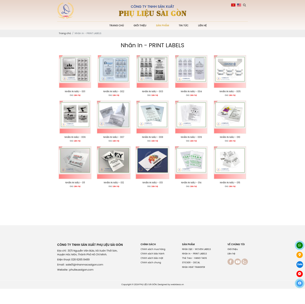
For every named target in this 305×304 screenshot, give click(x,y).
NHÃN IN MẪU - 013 (152, 183)
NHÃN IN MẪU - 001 (75, 92)
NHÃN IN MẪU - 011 (75, 183)
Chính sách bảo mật (152, 258)
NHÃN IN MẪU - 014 (191, 183)
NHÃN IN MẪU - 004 (191, 92)
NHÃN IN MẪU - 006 (75, 137)
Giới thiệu (140, 25)
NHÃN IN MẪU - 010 (230, 137)
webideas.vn (177, 285)
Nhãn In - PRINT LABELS (194, 254)
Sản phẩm (162, 25)
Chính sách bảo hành (152, 254)
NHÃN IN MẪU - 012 (114, 183)
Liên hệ (202, 25)
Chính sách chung (151, 263)
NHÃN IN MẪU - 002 (113, 92)
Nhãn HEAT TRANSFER (193, 267)
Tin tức (183, 25)
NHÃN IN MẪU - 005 (230, 92)
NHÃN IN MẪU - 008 (152, 137)
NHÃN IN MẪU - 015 (230, 183)
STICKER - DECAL (191, 263)
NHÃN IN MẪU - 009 (191, 137)
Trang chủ (116, 25)
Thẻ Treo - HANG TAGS (194, 258)
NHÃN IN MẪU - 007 (113, 137)
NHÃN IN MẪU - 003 (152, 92)
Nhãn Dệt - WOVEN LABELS (196, 249)
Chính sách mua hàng (153, 249)
